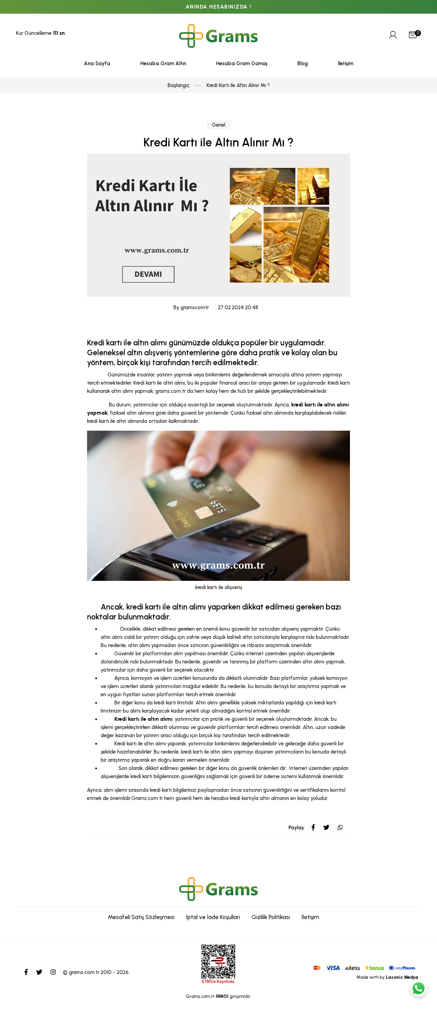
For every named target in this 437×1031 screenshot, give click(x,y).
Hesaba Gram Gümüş (241, 63)
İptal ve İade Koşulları (213, 917)
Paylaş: (296, 828)
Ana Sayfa (97, 63)
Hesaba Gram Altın (163, 63)
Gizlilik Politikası (271, 917)
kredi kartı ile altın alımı (167, 607)
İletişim (345, 63)
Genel (218, 125)
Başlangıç (178, 85)
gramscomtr (195, 307)
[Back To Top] (418, 1012)
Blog (302, 63)
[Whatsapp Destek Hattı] (418, 988)
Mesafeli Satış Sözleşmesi (141, 917)
